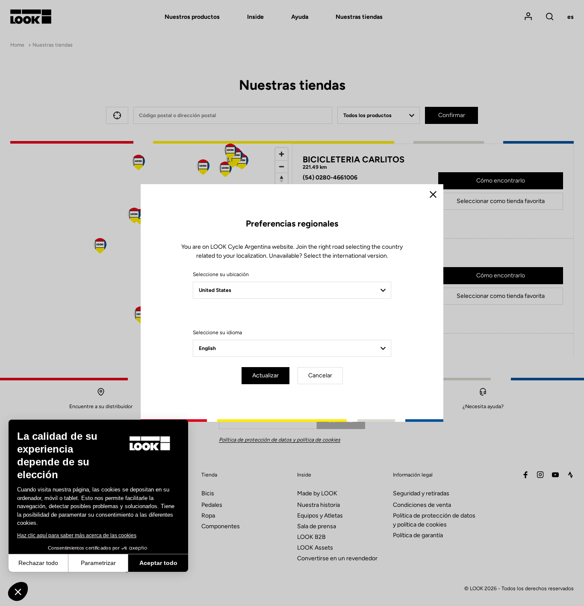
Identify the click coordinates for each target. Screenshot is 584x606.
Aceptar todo (158, 562)
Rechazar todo (38, 562)
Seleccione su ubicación (221, 274)
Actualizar (265, 375)
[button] (18, 591)
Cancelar (320, 375)
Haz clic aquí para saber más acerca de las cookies (76, 535)
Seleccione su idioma (217, 332)
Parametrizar (98, 562)
